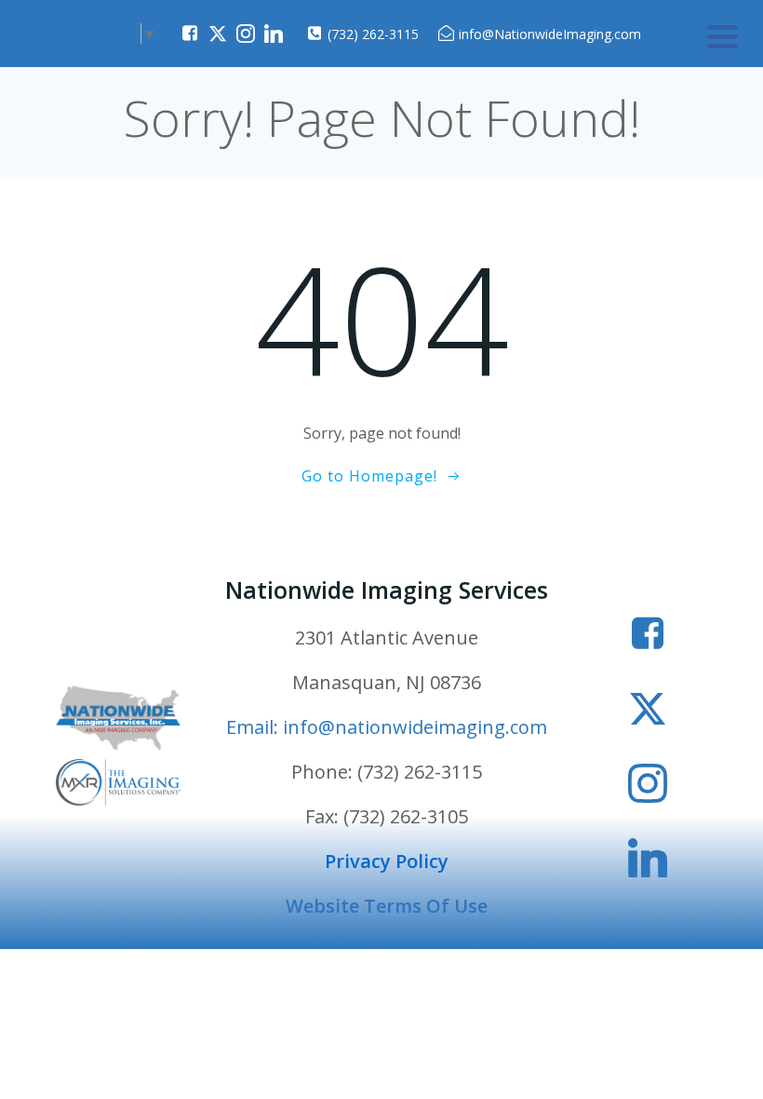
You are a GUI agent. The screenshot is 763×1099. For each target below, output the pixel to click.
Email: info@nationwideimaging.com (386, 726)
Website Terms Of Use (387, 905)
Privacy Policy (386, 861)
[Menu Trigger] (722, 35)
